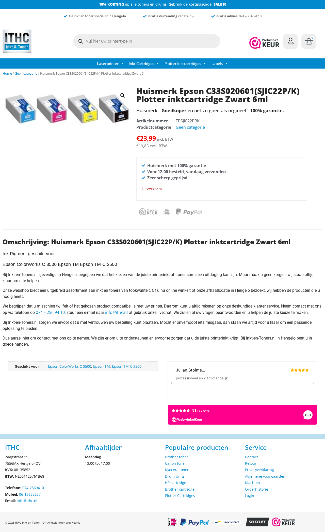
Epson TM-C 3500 (126, 366)
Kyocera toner (177, 469)
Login (249, 495)
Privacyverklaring (259, 469)
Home (7, 73)
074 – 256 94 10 (50, 312)
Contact (251, 457)
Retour (250, 463)
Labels (217, 63)
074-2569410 (33, 487)
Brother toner (176, 457)
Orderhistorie (256, 489)
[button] (122, 95)
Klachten (252, 482)
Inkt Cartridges (141, 63)
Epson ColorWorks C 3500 (69, 366)
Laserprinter (107, 63)
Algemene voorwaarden (265, 476)
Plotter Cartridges (180, 495)
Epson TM (101, 366)
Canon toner (175, 463)
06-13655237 (30, 494)
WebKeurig (73, 522)
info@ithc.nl (116, 312)
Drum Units (175, 476)
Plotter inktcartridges (183, 63)
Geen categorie (26, 73)
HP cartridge (175, 482)
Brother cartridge (179, 489)
